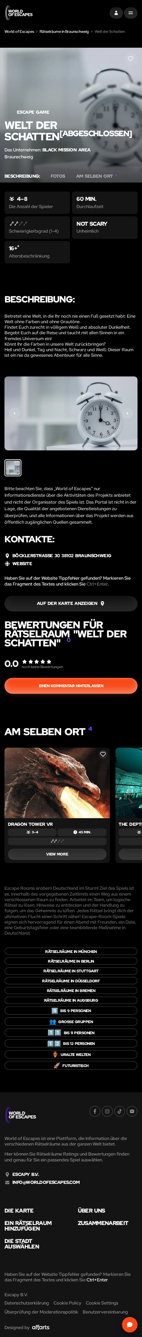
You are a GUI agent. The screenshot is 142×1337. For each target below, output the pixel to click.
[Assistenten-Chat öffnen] (130, 1325)
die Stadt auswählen (21, 1244)
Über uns (91, 1210)
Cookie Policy (67, 1303)
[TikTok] (119, 1111)
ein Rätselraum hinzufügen (27, 1226)
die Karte (19, 1210)
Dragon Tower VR (30, 824)
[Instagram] (107, 1111)
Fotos (58, 176)
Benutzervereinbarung (105, 1312)
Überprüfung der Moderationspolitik (41, 1312)
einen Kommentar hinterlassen (71, 685)
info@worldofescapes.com (46, 1182)
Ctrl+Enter (97, 584)
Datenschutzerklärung (26, 1303)
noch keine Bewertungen (42, 666)
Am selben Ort (96, 176)
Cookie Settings (102, 1303)
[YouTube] (132, 1111)
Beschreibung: (22, 176)
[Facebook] (95, 1111)
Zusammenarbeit (103, 1223)
